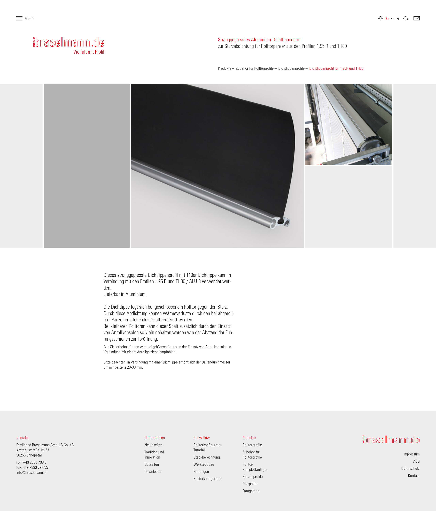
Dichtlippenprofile (291, 68)
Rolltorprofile (252, 445)
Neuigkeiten (153, 445)
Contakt (417, 18)
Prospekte (250, 484)
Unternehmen (154, 438)
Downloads (152, 472)
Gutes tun (151, 464)
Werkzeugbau (203, 464)
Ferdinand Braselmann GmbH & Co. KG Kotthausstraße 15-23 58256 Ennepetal (45, 450)
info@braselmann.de (32, 473)
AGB (416, 461)
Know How (201, 438)
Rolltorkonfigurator (207, 479)
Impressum (411, 454)
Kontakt (22, 438)
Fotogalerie (251, 491)
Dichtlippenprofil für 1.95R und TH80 (336, 68)
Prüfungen (201, 472)
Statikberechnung (206, 457)
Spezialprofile (253, 477)
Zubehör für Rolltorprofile (255, 68)
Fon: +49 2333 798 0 (31, 462)
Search (406, 18)
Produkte (224, 68)
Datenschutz (410, 469)
